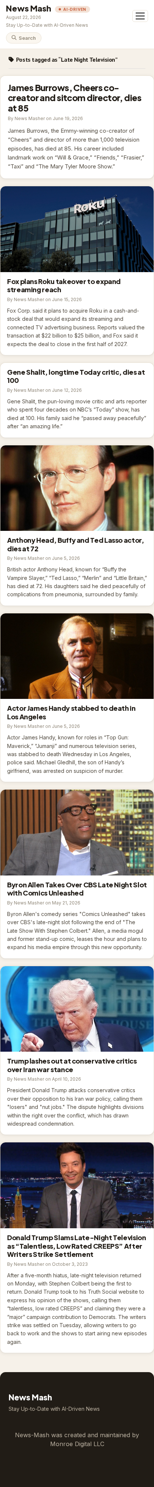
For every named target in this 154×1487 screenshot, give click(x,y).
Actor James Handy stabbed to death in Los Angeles (77, 656)
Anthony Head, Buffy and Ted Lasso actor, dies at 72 (77, 488)
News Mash (28, 8)
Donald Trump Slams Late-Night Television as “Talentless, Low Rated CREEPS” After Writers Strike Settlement (77, 1185)
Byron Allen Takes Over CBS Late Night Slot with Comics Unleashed (77, 832)
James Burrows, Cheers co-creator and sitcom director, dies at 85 (74, 97)
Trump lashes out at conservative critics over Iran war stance (77, 1009)
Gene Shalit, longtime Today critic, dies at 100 (76, 376)
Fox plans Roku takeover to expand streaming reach (77, 229)
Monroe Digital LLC (77, 1444)
